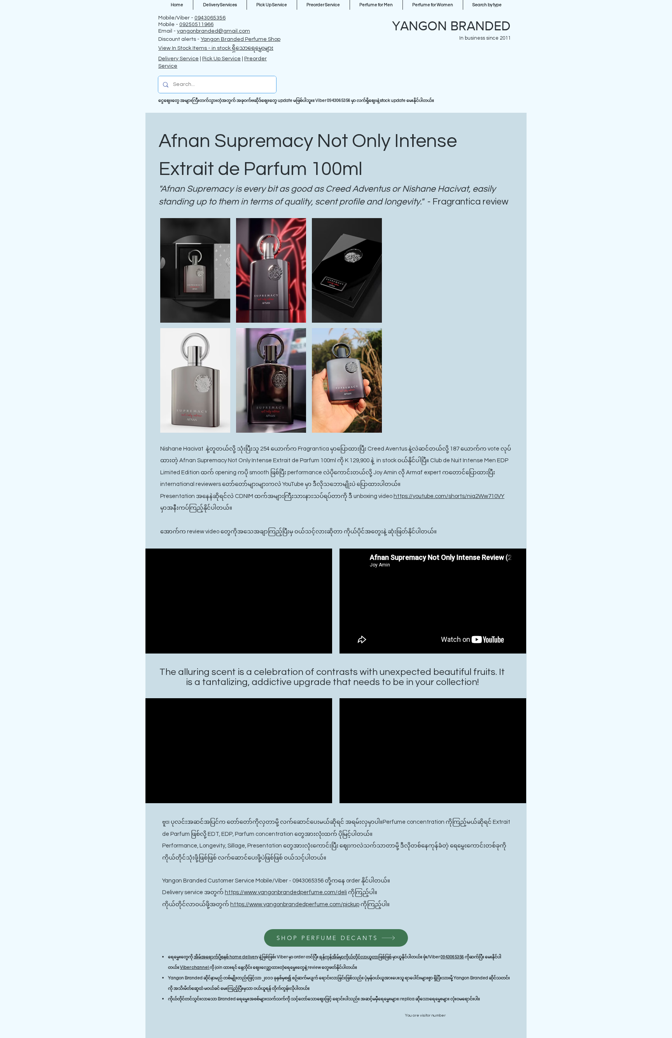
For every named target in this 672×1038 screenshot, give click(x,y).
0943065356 (210, 18)
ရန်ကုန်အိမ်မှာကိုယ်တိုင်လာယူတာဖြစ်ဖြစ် (355, 957)
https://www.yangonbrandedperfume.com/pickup (294, 904)
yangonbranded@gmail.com (213, 31)
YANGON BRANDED (451, 26)
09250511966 (196, 24)
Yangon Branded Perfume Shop (240, 39)
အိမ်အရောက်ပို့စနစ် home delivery (226, 957)
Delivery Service (178, 58)
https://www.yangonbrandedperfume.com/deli (286, 892)
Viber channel (195, 967)
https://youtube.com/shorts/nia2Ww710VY (449, 496)
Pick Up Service (221, 58)
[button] (195, 270)
